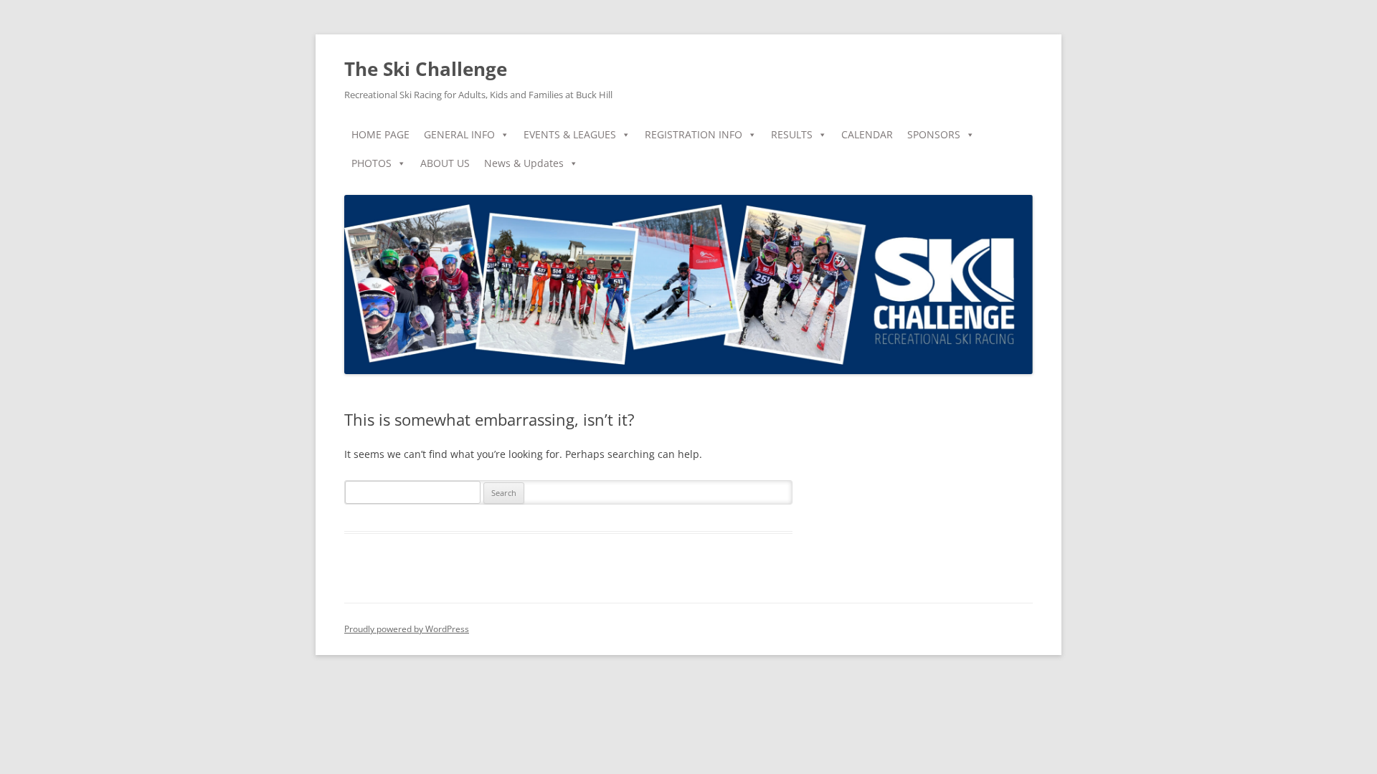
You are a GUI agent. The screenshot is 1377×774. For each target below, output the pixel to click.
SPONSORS (933, 134)
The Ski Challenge (425, 69)
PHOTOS (371, 163)
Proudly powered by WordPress (406, 629)
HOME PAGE (380, 134)
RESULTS (792, 134)
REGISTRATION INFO (693, 134)
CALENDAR (867, 134)
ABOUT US (445, 163)
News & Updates (524, 163)
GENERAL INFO (459, 134)
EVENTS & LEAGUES (570, 134)
